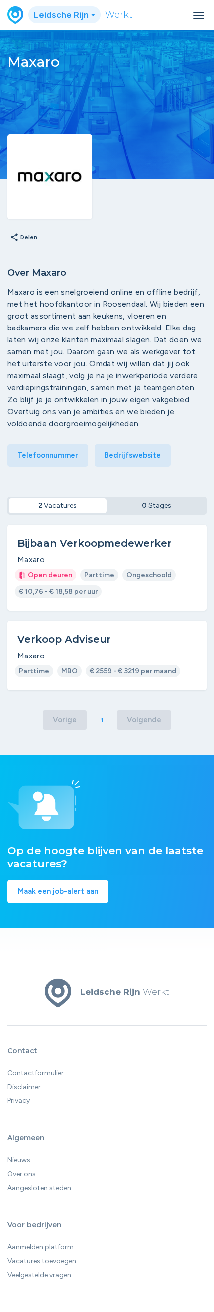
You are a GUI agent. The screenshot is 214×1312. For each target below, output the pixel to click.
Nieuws (18, 1160)
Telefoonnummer (47, 455)
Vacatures (57, 505)
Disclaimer (24, 1087)
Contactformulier (35, 1073)
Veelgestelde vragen (39, 1275)
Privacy (18, 1100)
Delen (23, 238)
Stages (156, 505)
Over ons (21, 1174)
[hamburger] (198, 15)
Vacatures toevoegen (41, 1261)
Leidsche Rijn (62, 14)
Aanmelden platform (40, 1247)
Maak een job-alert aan (58, 891)
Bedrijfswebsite (133, 455)
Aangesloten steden (39, 1188)
